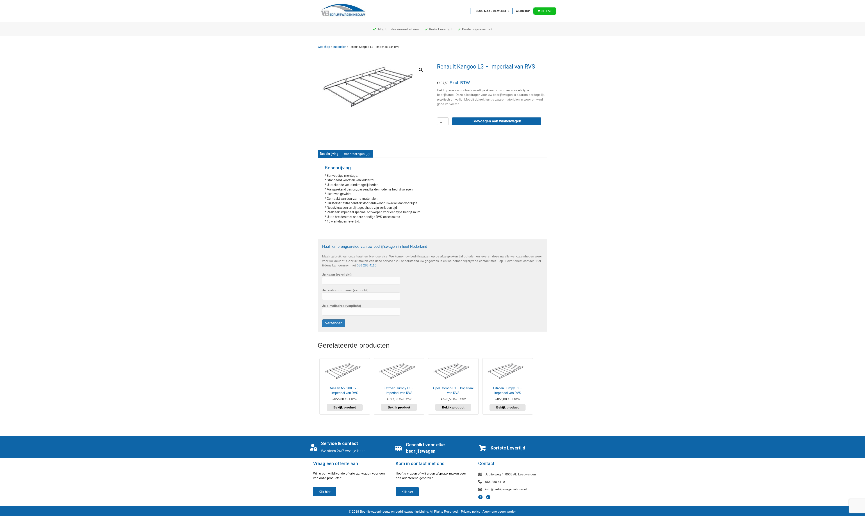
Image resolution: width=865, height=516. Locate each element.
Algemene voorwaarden (500, 511)
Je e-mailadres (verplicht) (341, 305)
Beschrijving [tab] (329, 154)
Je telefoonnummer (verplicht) (345, 290)
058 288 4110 (366, 265)
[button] (421, 70)
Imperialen (339, 46)
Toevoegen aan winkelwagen (496, 121)
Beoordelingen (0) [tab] (357, 154)
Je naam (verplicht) (337, 274)
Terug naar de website (491, 11)
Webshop (523, 11)
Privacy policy (470, 511)
